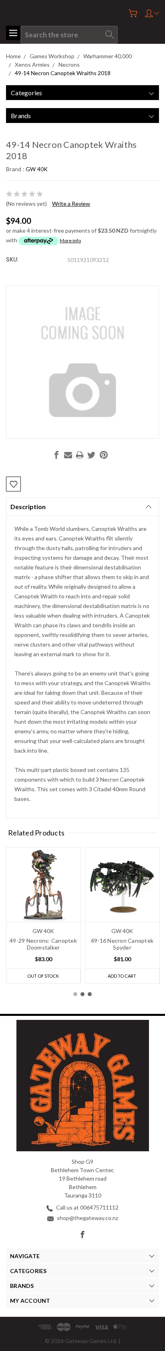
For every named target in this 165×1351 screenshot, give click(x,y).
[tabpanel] (43, 915)
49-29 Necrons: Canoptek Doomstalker (43, 944)
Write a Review (71, 203)
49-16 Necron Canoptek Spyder (122, 944)
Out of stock (43, 975)
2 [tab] (82, 994)
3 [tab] (90, 994)
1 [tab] (75, 994)
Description (28, 506)
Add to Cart (122, 975)
